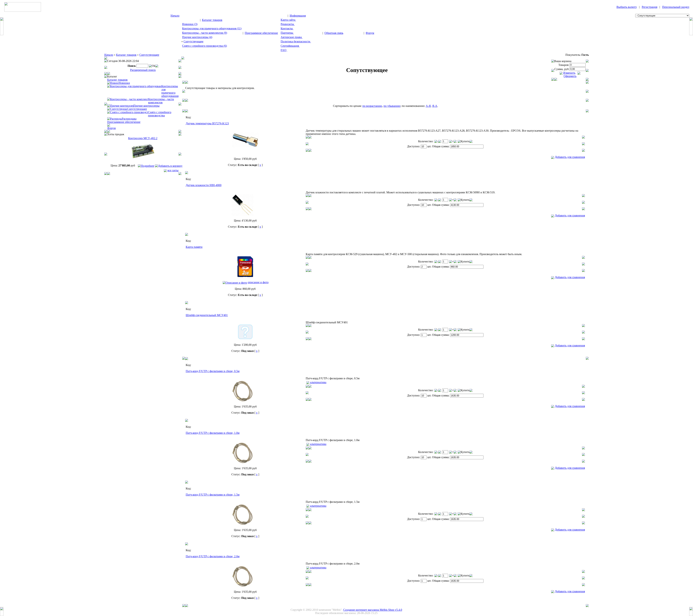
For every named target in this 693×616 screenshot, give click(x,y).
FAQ (284, 50)
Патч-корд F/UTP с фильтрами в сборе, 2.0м (212, 556)
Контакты (287, 28)
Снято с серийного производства (159, 114)
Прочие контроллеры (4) (197, 37)
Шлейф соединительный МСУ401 (207, 315)
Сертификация (290, 45)
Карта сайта (288, 19)
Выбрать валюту (626, 6)
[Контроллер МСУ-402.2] (142, 161)
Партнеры (287, 32)
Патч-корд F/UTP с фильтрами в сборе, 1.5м (212, 494)
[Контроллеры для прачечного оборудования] (134, 86)
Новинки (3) (189, 24)
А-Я (428, 105)
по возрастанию (372, 105)
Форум (370, 32)
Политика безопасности (296, 41)
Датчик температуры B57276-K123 (207, 123)
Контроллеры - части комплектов (161, 101)
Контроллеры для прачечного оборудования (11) (211, 28)
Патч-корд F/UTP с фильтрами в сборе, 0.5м (212, 371)
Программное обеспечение (261, 32)
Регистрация (649, 6)
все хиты (172, 170)
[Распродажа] (114, 118)
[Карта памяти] (245, 276)
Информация (298, 15)
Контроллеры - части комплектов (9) (204, 32)
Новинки (124, 82)
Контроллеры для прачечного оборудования (169, 91)
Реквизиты (288, 24)
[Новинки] (113, 82)
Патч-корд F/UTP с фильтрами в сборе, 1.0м (212, 432)
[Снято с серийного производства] (127, 112)
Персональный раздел (675, 6)
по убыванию (391, 105)
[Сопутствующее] (117, 108)
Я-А (434, 105)
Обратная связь (333, 32)
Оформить (570, 76)
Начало (175, 15)
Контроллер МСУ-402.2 (142, 138)
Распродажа (129, 118)
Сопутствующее (193, 41)
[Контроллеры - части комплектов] (127, 99)
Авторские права (291, 37)
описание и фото (258, 282)
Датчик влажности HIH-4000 (203, 185)
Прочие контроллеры (146, 105)
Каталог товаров (212, 19)
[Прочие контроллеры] (120, 105)
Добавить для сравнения (570, 157)
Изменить (569, 72)
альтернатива (318, 382)
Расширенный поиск (143, 69)
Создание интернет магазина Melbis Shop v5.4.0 (372, 609)
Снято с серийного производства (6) (204, 45)
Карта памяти (194, 246)
